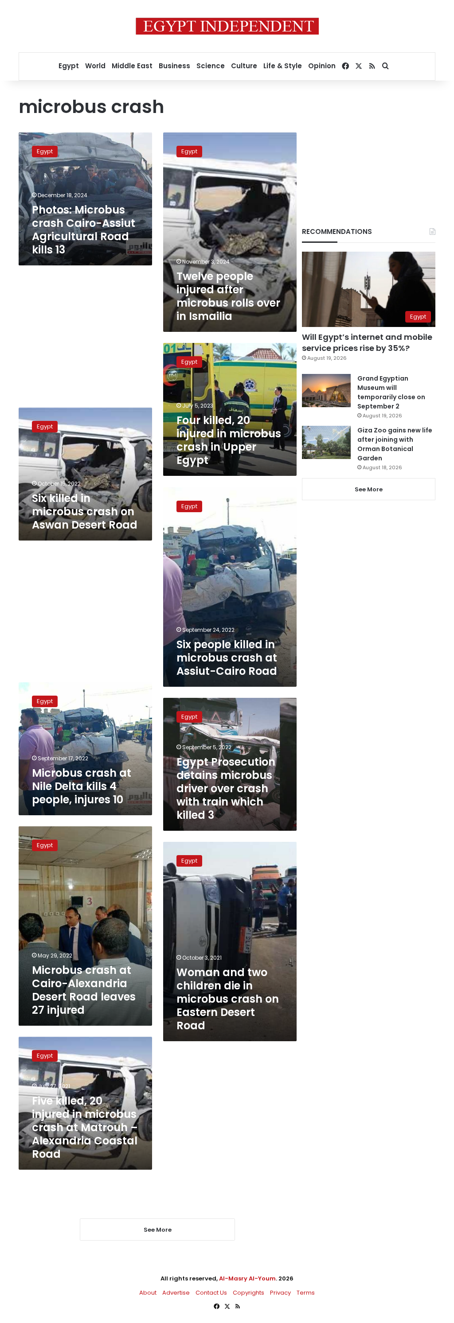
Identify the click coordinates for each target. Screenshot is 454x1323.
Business (174, 65)
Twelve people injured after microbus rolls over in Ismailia (228, 296)
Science (210, 65)
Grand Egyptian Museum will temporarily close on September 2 (391, 392)
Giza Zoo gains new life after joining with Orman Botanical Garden (394, 444)
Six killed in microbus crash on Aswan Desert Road (84, 511)
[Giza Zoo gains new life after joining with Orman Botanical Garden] (326, 442)
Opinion (322, 65)
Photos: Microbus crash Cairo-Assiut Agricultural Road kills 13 (83, 229)
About (148, 1292)
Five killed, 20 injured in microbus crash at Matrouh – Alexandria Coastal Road (85, 1127)
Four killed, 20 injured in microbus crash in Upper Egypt (228, 440)
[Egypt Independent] (227, 26)
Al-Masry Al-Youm (247, 1278)
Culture (244, 65)
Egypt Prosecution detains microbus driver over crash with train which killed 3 (225, 788)
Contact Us (211, 1292)
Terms (306, 1292)
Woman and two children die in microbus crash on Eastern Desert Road (227, 999)
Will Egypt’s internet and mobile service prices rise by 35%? (367, 342)
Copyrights (248, 1292)
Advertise (176, 1292)
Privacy (280, 1292)
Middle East (132, 65)
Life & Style (282, 65)
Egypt (69, 65)
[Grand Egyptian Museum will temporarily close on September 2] (326, 390)
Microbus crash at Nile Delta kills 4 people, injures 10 (81, 786)
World (95, 65)
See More (369, 489)
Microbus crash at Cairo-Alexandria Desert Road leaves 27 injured (84, 990)
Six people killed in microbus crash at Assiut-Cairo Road (226, 657)
